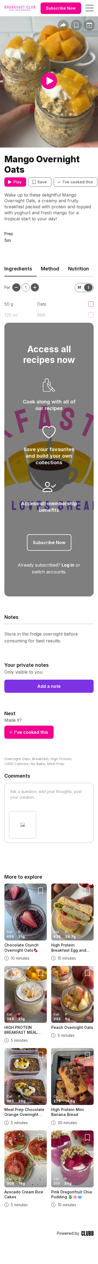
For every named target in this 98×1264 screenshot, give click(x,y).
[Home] (19, 8)
